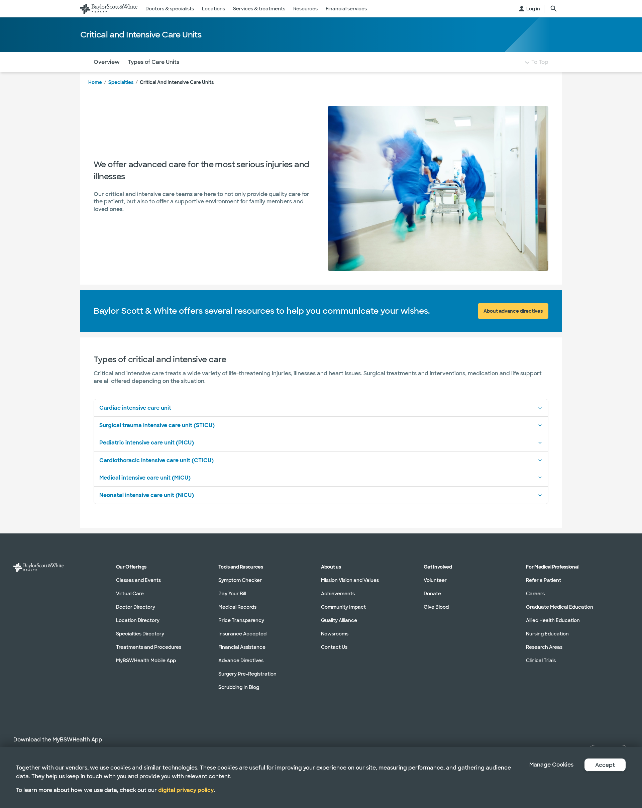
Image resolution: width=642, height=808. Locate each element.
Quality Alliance (339, 620)
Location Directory (137, 620)
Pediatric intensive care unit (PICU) (146, 442)
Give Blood (436, 607)
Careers (535, 594)
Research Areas (544, 647)
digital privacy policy (186, 790)
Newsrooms (334, 634)
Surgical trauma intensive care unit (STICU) (157, 425)
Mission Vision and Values (350, 580)
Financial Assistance (241, 647)
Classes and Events (138, 580)
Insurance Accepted (242, 634)
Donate (432, 594)
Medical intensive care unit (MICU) (145, 478)
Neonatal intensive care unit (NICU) (146, 495)
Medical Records (237, 607)
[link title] (108, 8)
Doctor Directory (135, 607)
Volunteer (435, 580)
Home (95, 82)
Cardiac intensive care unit (135, 408)
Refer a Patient (543, 580)
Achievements (338, 594)
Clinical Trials (541, 661)
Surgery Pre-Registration (247, 674)
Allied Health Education (553, 620)
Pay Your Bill (232, 594)
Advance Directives (240, 661)
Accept (605, 765)
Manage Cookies (551, 764)
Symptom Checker (240, 580)
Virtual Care (130, 594)
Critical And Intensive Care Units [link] (177, 82)
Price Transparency (241, 620)
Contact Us (334, 647)
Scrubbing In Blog (238, 687)
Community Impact (343, 607)
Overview (107, 62)
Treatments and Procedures (148, 647)
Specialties (120, 82)
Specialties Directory (140, 634)
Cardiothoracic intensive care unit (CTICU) (156, 460)
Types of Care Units (153, 62)
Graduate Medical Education (559, 607)
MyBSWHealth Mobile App (146, 661)
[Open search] (553, 8)
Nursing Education (547, 634)
